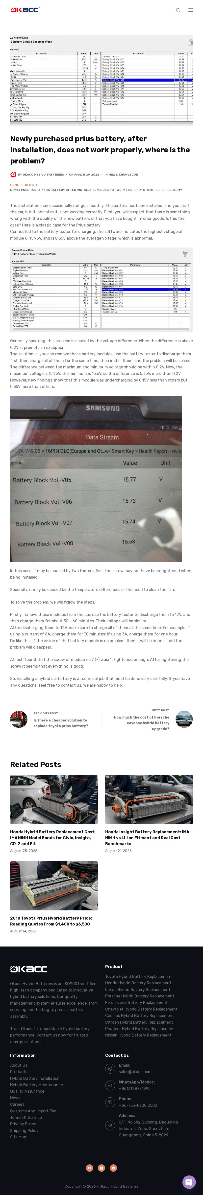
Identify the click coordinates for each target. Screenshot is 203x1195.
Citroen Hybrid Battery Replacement (139, 1022)
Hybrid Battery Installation (35, 1078)
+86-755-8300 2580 (138, 1105)
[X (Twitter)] (101, 1168)
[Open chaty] (189, 1182)
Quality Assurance (27, 1091)
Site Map (18, 1137)
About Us (18, 1065)
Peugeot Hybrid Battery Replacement (140, 1028)
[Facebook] (89, 1168)
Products (18, 1071)
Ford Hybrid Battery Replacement (136, 1002)
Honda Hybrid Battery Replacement (138, 983)
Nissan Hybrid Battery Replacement (138, 1035)
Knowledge (128, 174)
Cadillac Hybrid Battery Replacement (139, 1015)
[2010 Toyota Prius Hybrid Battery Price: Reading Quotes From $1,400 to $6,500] (54, 885)
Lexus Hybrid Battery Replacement (137, 989)
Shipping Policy (24, 1130)
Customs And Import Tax (33, 1111)
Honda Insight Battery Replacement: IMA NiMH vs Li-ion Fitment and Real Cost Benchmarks (147, 838)
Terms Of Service (26, 1117)
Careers (17, 1104)
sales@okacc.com (135, 1071)
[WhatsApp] (113, 1168)
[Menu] (190, 10)
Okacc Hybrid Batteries (119, 1186)
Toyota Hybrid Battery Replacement (138, 976)
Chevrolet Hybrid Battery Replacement (141, 1009)
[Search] (178, 10)
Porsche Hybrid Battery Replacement (139, 996)
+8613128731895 (135, 1088)
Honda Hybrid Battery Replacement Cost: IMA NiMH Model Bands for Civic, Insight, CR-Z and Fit (53, 838)
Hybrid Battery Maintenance (36, 1084)
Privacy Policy (23, 1124)
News (113, 174)
